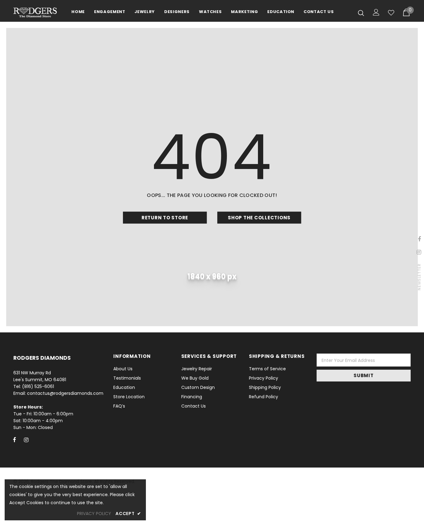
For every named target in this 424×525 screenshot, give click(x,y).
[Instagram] (26, 439)
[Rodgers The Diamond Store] (35, 12)
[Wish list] (391, 13)
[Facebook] (14, 439)
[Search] (361, 13)
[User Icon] (376, 12)
